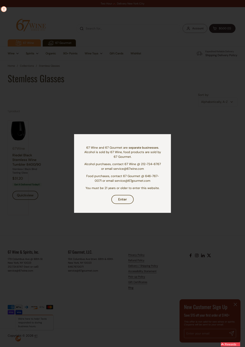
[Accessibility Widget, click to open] (4, 9)
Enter (122, 199)
